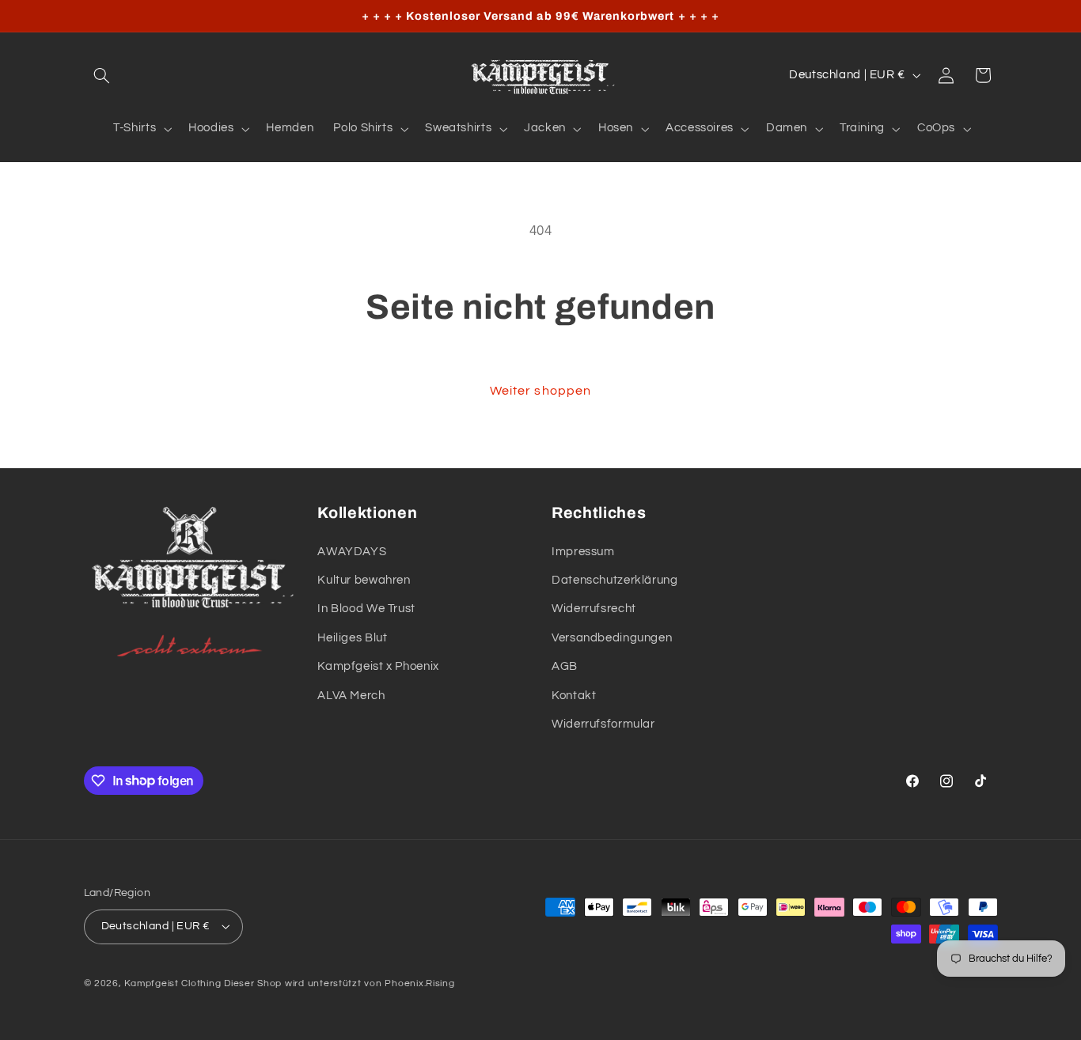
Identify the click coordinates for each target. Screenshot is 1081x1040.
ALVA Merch (351, 696)
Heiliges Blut (352, 638)
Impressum (583, 552)
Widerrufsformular (603, 724)
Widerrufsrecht (594, 609)
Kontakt (574, 696)
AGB (565, 666)
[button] (102, 75)
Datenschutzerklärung (615, 580)
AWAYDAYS (351, 552)
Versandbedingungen (612, 638)
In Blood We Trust (366, 609)
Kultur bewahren (363, 580)
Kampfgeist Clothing (172, 983)
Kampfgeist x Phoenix (378, 666)
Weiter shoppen (540, 390)
